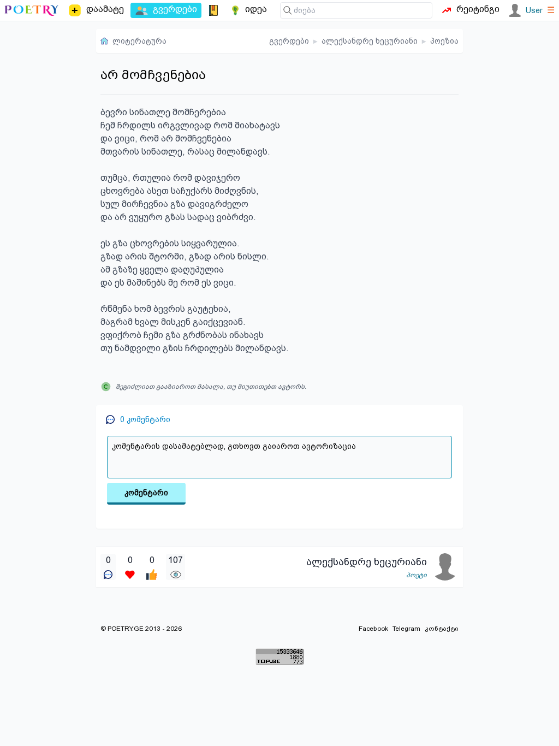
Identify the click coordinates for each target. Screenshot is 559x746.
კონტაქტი (442, 628)
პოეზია (444, 41)
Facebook (373, 628)
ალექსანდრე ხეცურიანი (370, 41)
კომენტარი (146, 492)
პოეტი (416, 575)
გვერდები (289, 41)
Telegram (406, 628)
